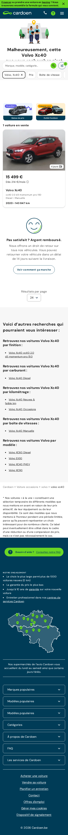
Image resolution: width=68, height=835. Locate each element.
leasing (46, 2)
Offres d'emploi (34, 802)
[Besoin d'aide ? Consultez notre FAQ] (53, 13)
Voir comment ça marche (34, 269)
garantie (34, 589)
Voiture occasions (27, 487)
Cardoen (8, 487)
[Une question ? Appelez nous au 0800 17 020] (45, 13)
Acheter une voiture (34, 776)
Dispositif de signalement (34, 815)
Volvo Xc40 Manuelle (21, 430)
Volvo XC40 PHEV (19, 464)
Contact (34, 795)
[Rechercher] (53, 66)
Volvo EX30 (15, 458)
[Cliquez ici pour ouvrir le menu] (62, 13)
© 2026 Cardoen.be (34, 828)
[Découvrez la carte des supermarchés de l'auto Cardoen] (34, 652)
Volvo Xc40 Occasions (22, 409)
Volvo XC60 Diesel (20, 452)
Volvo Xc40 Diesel (19, 378)
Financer (6, 2)
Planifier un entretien (34, 789)
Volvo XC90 (16, 470)
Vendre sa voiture (34, 782)
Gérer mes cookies (34, 808)
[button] (21, 74)
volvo (44, 487)
